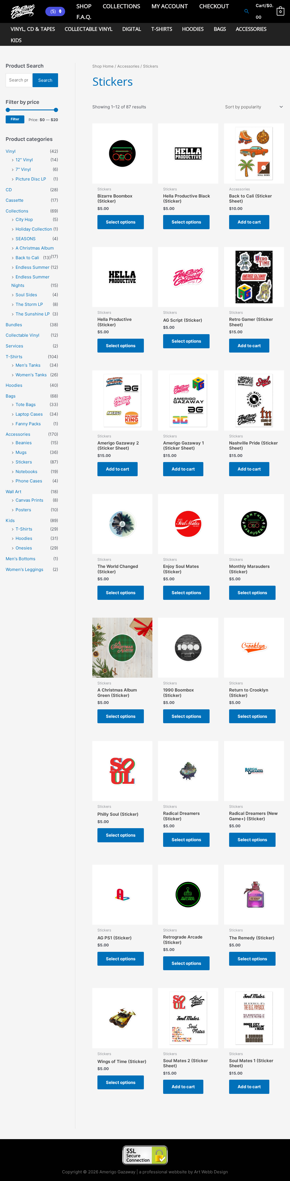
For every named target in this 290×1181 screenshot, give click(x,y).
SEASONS (26, 238)
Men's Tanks (28, 365)
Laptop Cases (29, 414)
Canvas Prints (29, 500)
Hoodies (14, 385)
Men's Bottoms (20, 558)
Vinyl (11, 151)
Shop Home (103, 66)
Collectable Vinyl (22, 335)
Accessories (18, 434)
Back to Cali (27, 257)
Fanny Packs (28, 423)
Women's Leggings (24, 569)
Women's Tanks (31, 374)
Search (45, 80)
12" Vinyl (24, 159)
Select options (120, 222)
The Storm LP (29, 304)
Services (14, 346)
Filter (15, 119)
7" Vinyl (23, 169)
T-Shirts (14, 356)
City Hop (24, 219)
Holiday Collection (34, 229)
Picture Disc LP (31, 179)
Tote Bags (26, 404)
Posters (23, 509)
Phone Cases (29, 481)
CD (9, 189)
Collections (17, 211)
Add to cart (249, 222)
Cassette (15, 200)
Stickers (24, 462)
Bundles (14, 324)
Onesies (24, 548)
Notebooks (26, 471)
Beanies (24, 442)
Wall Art (13, 491)
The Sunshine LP (33, 314)
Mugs (21, 452)
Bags (11, 396)
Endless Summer (33, 267)
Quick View (122, 178)
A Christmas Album (35, 248)
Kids (10, 520)
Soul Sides (26, 294)
